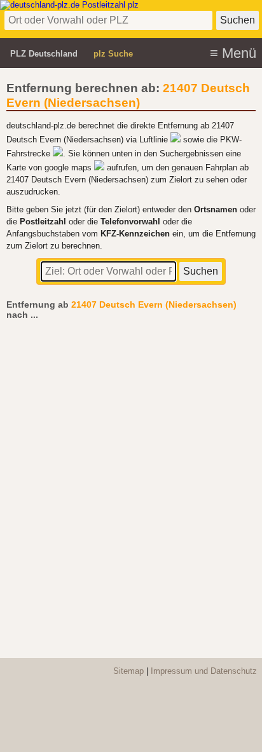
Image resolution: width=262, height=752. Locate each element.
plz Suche (113, 53)
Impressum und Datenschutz (204, 671)
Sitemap (128, 671)
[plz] (69, 5)
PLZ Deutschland (44, 53)
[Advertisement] (131, 482)
